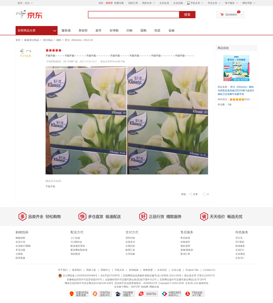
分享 (195, 194)
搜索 (187, 14)
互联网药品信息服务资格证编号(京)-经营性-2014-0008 (152, 275)
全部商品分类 (37, 30)
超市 (99, 30)
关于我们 (63, 270)
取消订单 (185, 254)
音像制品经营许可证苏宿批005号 (84, 279)
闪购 (130, 30)
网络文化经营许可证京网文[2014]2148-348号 (89, 283)
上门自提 (75, 238)
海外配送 (75, 254)
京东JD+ (240, 258)
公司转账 (130, 254)
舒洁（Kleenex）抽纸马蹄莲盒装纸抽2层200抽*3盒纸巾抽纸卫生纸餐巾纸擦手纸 (236, 91)
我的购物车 (231, 14)
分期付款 (130, 246)
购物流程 (20, 238)
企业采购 (178, 3)
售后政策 (185, 238)
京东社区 (162, 270)
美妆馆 (83, 30)
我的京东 (147, 3)
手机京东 (195, 3)
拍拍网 (144, 286)
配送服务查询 (78, 246)
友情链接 (133, 270)
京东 (43, 16)
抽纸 (59, 40)
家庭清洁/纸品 (32, 40)
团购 (143, 30)
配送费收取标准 (79, 250)
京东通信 (240, 254)
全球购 (114, 30)
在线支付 (130, 242)
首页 (18, 40)
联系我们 (77, 270)
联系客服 (20, 258)
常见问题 (20, 250)
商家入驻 (91, 270)
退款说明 (185, 246)
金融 (171, 30)
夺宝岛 (239, 238)
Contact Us (209, 270)
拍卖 (157, 30)
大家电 (19, 254)
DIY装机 (239, 242)
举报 (183, 194)
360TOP (135, 286)
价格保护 (185, 242)
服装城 (66, 30)
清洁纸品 (48, 40)
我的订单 (133, 3)
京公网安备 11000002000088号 (79, 275)
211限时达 (76, 242)
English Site (192, 270)
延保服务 (240, 246)
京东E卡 (239, 250)
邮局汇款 (130, 250)
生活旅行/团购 (23, 246)
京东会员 (164, 3)
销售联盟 (148, 270)
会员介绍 (20, 242)
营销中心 (105, 270)
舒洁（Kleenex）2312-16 (79, 40)
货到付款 (130, 238)
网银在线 (154, 286)
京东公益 (176, 270)
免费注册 (119, 3)
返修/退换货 (186, 250)
